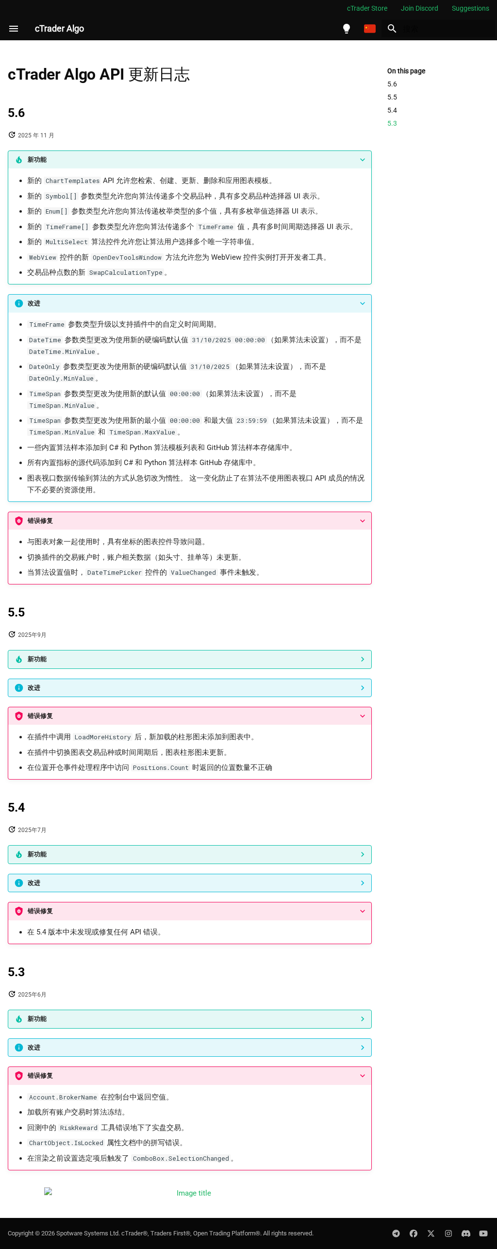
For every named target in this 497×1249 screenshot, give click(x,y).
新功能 (37, 159)
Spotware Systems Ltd (87, 1233)
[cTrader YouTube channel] (483, 1233)
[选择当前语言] (370, 28)
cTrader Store (367, 8)
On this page (406, 71)
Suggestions (470, 8)
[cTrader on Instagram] (448, 1233)
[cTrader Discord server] (466, 1233)
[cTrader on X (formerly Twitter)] (431, 1233)
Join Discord (419, 8)
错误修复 (40, 520)
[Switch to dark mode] (346, 28)
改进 (34, 303)
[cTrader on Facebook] (413, 1233)
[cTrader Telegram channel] (396, 1233)
